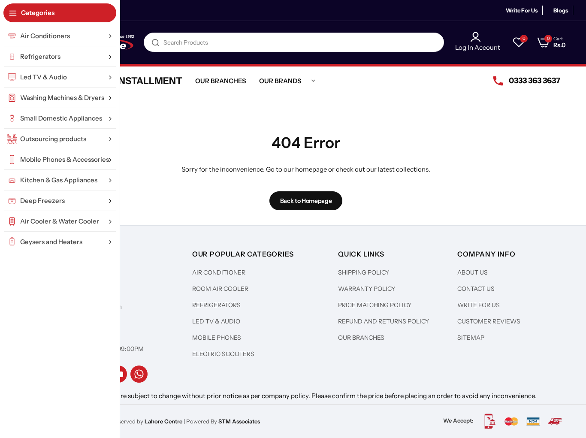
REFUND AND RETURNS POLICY (383, 321)
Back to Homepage (306, 201)
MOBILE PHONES (216, 337)
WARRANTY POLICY (366, 289)
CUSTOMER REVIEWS (488, 321)
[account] (477, 37)
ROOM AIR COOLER (220, 289)
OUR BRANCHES (361, 337)
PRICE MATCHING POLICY (374, 305)
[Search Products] (155, 42)
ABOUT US (472, 272)
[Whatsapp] (139, 374)
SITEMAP (470, 337)
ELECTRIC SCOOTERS (223, 354)
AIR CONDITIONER (218, 272)
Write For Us (522, 10)
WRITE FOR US (478, 305)
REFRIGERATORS (216, 305)
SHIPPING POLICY (363, 272)
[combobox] (294, 42)
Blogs (560, 10)
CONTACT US (476, 289)
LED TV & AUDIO (216, 321)
